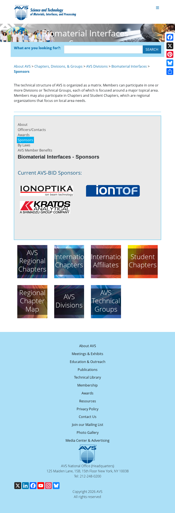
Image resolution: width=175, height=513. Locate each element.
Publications (88, 369)
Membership (87, 385)
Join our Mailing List (87, 424)
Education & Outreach (87, 361)
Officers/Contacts (32, 129)
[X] (170, 46)
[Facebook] (170, 37)
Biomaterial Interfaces (129, 66)
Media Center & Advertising (87, 440)
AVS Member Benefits (35, 150)
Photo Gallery (88, 432)
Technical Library (87, 377)
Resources (87, 401)
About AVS (22, 66)
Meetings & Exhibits (87, 353)
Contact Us (87, 416)
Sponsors (25, 140)
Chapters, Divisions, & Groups (58, 66)
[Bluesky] (170, 63)
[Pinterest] (170, 54)
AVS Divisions (97, 66)
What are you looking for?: (37, 48)
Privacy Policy (87, 409)
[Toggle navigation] (157, 7)
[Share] (170, 71)
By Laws (24, 145)
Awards (24, 134)
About (23, 124)
